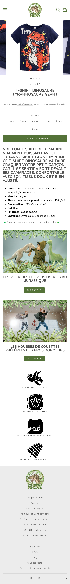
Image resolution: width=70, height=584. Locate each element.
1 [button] (31, 78)
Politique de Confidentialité (35, 513)
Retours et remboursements (35, 568)
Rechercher (35, 546)
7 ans (59, 121)
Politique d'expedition (35, 524)
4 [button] (39, 79)
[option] (35, 47)
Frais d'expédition (25, 104)
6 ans (47, 121)
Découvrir (34, 290)
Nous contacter (35, 562)
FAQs (35, 551)
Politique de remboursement (35, 519)
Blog (35, 557)
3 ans (23, 121)
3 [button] (37, 79)
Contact (35, 503)
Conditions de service (35, 535)
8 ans (35, 129)
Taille (35, 115)
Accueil (34, 84)
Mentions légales (35, 508)
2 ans (11, 121)
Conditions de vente (35, 530)
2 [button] (34, 79)
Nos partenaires (34, 497)
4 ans (35, 121)
